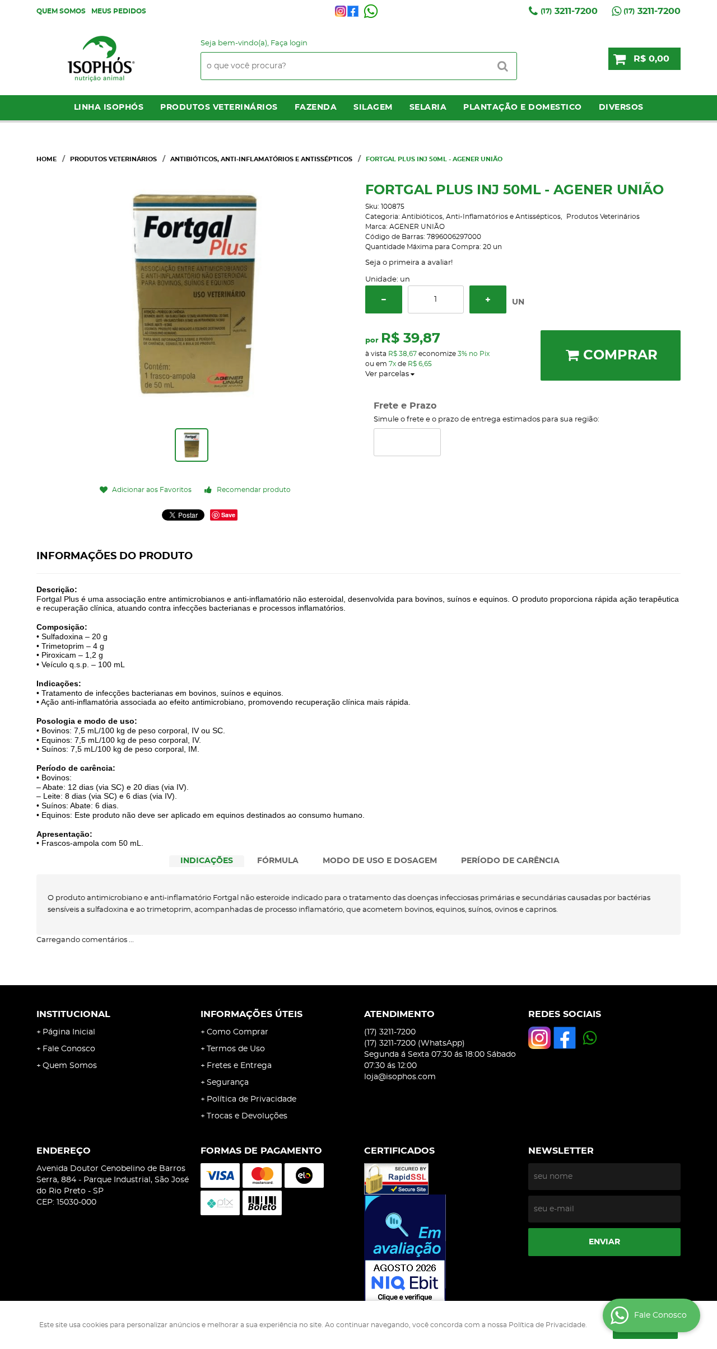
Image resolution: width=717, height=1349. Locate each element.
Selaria (428, 107)
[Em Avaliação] (440, 1249)
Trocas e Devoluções (247, 1116)
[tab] (206, 861)
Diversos (621, 107)
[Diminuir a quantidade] (383, 299)
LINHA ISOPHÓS (109, 107)
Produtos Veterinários (219, 107)
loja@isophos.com (400, 1077)
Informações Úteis (251, 1014)
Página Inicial (69, 1032)
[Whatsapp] (371, 11)
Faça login (289, 43)
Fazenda (316, 107)
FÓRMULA (278, 861)
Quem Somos (61, 11)
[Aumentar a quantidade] (487, 299)
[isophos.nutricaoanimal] (340, 11)
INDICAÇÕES (206, 861)
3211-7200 (569, 11)
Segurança (228, 1082)
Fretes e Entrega (239, 1066)
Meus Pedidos (118, 11)
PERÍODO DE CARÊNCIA (510, 861)
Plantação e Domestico (522, 107)
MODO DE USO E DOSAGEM (380, 861)
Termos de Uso (236, 1049)
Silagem (373, 107)
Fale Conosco (69, 1049)
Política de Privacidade (251, 1099)
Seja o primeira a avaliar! (409, 262)
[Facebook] (352, 11)
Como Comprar (237, 1032)
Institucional (73, 1014)
